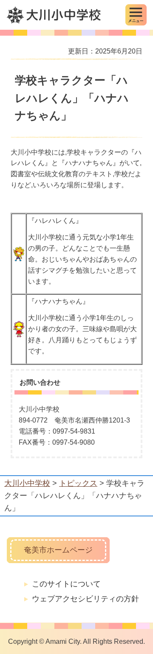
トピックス (78, 483)
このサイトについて (66, 584)
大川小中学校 (27, 483)
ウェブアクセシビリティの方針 (85, 599)
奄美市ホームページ (58, 550)
